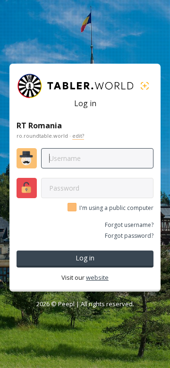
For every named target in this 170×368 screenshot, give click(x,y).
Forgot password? (129, 236)
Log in (85, 257)
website (97, 277)
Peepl (66, 304)
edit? (78, 135)
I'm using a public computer (116, 208)
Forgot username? (129, 225)
